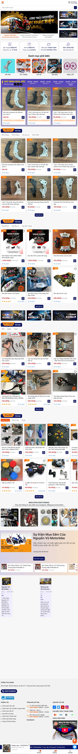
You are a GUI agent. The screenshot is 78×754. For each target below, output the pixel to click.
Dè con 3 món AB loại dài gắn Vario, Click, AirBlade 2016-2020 (11, 448)
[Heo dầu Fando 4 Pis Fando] (13, 279)
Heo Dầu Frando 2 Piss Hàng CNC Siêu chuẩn (38, 294)
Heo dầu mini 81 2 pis (60, 293)
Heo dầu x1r (15, 226)
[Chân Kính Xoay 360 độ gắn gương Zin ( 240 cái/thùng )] (58, 470)
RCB (3, 329)
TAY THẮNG (23, 74)
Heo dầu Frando (27, 226)
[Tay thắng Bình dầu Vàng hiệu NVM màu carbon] (13, 344)
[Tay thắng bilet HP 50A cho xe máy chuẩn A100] (39, 382)
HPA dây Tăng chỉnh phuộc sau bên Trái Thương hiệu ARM (58, 448)
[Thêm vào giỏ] (74, 298)
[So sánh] (6, 123)
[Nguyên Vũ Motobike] (9, 2)
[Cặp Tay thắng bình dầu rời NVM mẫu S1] (39, 344)
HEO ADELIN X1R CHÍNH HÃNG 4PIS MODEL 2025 (11, 256)
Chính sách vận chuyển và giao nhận (13, 708)
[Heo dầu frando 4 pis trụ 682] (65, 241)
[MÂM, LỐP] (70, 66)
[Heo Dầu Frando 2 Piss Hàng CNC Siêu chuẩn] (39, 279)
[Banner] (68, 15)
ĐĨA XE (39, 74)
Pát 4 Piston (16, 135)
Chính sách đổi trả (7, 711)
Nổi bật (13, 130)
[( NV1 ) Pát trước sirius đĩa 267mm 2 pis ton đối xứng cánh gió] (13, 188)
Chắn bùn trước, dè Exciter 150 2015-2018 (35, 448)
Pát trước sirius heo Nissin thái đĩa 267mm (38, 203)
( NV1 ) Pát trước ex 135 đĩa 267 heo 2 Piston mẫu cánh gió (38, 113)
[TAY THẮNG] (23, 66)
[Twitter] (58, 707)
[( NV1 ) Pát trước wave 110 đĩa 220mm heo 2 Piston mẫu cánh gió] (64, 99)
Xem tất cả (39, 215)
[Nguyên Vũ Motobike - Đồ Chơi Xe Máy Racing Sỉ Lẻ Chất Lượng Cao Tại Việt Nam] (6, 581)
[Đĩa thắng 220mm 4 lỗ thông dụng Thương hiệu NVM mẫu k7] (4, 567)
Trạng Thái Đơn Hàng (8, 721)
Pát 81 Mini (35, 135)
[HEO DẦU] (55, 66)
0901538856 (10, 691)
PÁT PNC (8, 74)
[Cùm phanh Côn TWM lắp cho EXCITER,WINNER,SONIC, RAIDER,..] (13, 382)
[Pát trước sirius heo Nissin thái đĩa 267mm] (39, 188)
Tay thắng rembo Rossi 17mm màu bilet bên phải (64, 397)
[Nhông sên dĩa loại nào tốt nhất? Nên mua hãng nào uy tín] (45, 581)
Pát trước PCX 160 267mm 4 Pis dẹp (64, 203)
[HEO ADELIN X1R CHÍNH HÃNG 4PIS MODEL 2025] (13, 241)
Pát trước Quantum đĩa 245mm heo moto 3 (13, 113)
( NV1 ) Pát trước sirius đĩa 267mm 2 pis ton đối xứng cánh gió (12, 203)
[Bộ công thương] (7, 698)
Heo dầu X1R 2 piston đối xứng (37, 255)
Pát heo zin (25, 135)
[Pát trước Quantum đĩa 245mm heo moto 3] (13, 99)
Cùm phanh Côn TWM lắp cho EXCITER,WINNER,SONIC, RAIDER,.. (13, 397)
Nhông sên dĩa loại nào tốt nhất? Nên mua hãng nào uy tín (45, 588)
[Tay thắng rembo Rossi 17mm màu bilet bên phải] (65, 382)
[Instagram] (67, 707)
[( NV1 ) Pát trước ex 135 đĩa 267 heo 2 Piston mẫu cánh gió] (39, 99)
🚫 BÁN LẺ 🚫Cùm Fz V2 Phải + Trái (35, 483)
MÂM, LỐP (70, 74)
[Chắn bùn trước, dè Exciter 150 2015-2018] (35, 435)
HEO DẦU (55, 74)
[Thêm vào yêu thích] (24, 89)
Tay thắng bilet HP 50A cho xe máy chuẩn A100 (39, 397)
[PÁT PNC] (8, 66)
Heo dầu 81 (5, 226)
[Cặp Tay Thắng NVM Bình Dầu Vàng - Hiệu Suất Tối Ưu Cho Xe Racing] (65, 344)
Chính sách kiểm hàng (9, 719)
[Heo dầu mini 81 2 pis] (65, 279)
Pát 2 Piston (5, 135)
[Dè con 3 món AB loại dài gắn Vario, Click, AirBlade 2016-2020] (12, 435)
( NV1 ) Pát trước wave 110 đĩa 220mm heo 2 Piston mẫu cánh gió (63, 113)
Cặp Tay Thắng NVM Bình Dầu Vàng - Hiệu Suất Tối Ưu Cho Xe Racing (65, 359)
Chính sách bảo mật (8, 706)
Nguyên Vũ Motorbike (58, 747)
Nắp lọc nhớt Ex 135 (8, 483)
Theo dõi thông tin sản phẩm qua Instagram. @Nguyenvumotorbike (39, 505)
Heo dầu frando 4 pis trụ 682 (63, 255)
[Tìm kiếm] (75, 7)
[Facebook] (54, 707)
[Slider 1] (29, 22)
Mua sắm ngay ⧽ (39, 558)
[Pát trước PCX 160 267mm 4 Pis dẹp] (65, 188)
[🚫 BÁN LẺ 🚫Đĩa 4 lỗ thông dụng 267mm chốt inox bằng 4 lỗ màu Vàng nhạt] (72, 567)
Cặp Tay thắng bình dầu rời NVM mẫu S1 (38, 359)
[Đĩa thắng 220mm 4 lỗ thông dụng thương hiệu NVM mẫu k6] (38, 567)
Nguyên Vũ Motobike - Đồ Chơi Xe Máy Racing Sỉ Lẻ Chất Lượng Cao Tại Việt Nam (6, 588)
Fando (16, 329)
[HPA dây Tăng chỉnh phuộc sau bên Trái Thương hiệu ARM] (58, 435)
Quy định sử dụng (7, 713)
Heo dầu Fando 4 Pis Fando (10, 293)
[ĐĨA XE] (39, 66)
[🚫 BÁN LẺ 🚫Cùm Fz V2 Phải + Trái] (35, 470)
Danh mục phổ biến (39, 56)
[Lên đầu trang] (75, 736)
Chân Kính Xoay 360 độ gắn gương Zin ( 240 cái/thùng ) (57, 483)
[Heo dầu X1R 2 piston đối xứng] (39, 241)
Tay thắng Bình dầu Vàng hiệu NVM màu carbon (13, 359)
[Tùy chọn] (23, 117)
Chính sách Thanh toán (9, 716)
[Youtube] (62, 707)
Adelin (9, 329)
